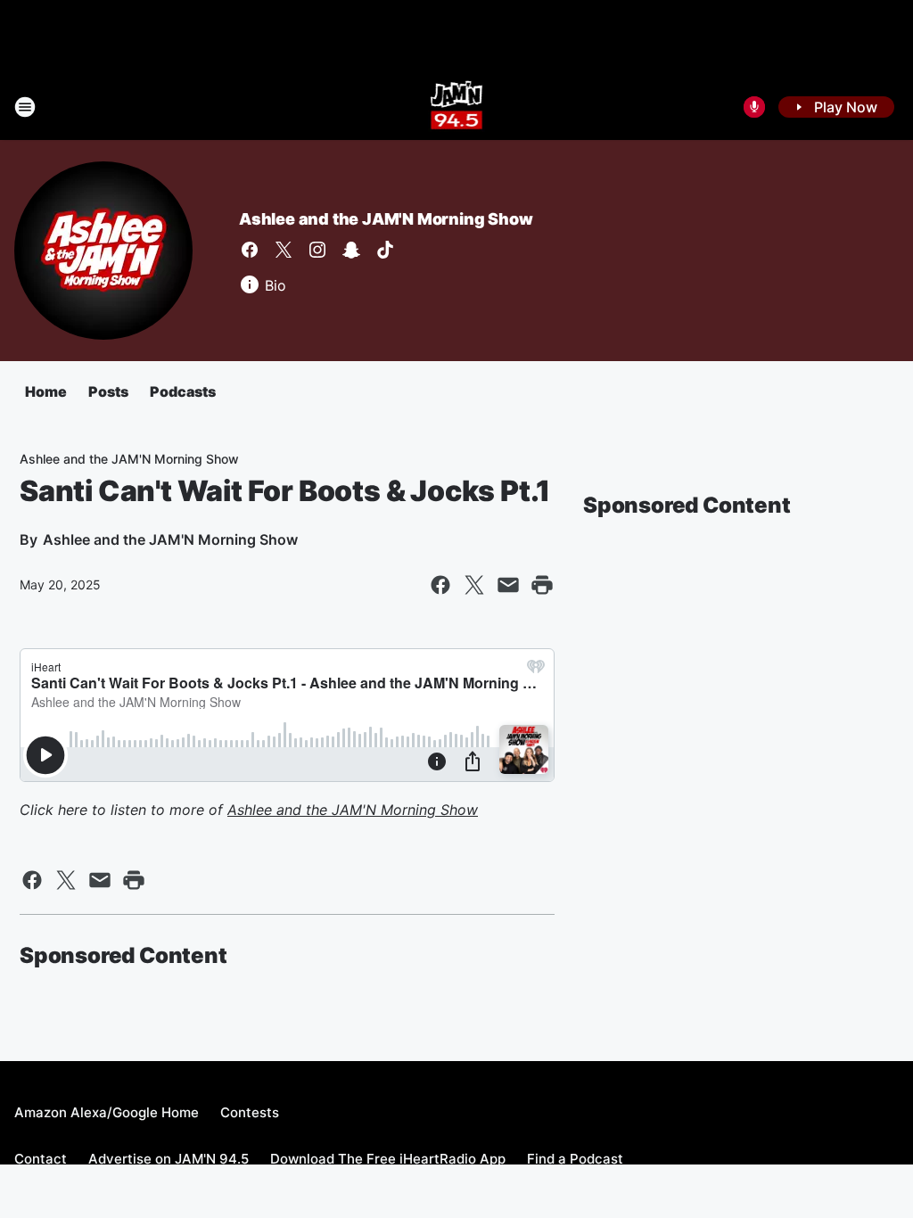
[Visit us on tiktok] (385, 249)
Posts (108, 391)
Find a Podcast (575, 1158)
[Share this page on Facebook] (440, 584)
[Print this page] (542, 584)
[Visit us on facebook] (249, 249)
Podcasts (183, 391)
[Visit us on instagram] (317, 249)
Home (46, 391)
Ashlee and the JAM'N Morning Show (385, 219)
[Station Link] (457, 107)
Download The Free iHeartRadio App (388, 1158)
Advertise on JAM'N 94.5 (168, 1158)
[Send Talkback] (754, 107)
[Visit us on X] (283, 249)
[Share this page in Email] (508, 584)
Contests (249, 1112)
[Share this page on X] (474, 584)
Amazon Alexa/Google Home (106, 1112)
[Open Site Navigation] (25, 107)
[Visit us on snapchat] (351, 249)
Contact (40, 1158)
